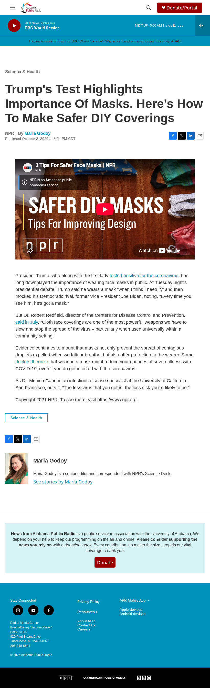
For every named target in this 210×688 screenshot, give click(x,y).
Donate (105, 562)
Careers (83, 629)
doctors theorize (31, 361)
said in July (26, 322)
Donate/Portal (181, 7)
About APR (86, 621)
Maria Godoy (37, 133)
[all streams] (202, 25)
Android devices (132, 614)
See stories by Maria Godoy (62, 482)
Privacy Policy (88, 602)
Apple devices (131, 610)
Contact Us (86, 625)
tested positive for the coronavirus (144, 275)
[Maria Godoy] (16, 468)
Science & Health (22, 71)
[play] (14, 26)
